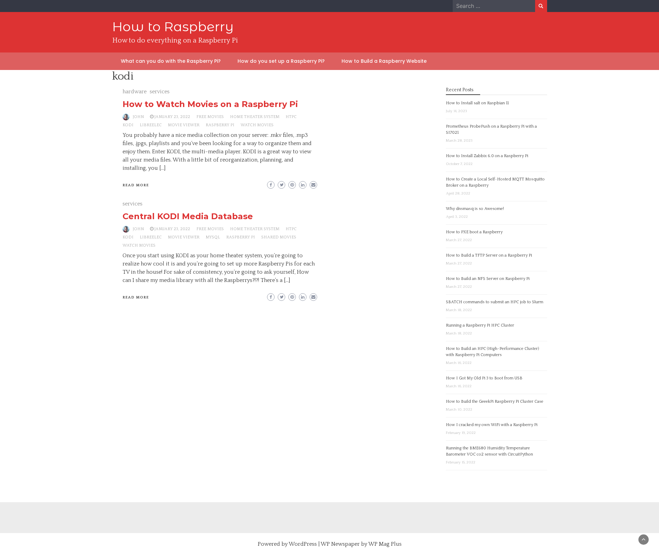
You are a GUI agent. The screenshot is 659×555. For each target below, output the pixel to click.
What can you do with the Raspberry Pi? (171, 61)
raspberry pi (220, 125)
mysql (213, 237)
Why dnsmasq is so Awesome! (475, 208)
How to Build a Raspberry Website (384, 61)
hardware (135, 91)
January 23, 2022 (172, 117)
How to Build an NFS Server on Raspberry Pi (488, 278)
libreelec (151, 125)
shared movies (278, 237)
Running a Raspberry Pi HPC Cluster (480, 325)
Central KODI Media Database (188, 216)
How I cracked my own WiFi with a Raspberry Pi (491, 425)
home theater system (254, 117)
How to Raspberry (173, 27)
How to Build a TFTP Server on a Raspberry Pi (489, 255)
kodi (128, 125)
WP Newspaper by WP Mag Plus (361, 544)
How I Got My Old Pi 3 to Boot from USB (484, 378)
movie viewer (183, 125)
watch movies (257, 125)
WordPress (303, 544)
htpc (291, 117)
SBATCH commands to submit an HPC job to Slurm (494, 302)
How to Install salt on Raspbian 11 (477, 103)
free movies (210, 117)
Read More (136, 185)
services (160, 91)
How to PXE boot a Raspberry (474, 232)
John (138, 117)
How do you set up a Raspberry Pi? (281, 61)
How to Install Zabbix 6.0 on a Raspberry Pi (487, 156)
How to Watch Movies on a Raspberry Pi (210, 104)
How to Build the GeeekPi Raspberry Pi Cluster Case (494, 401)
